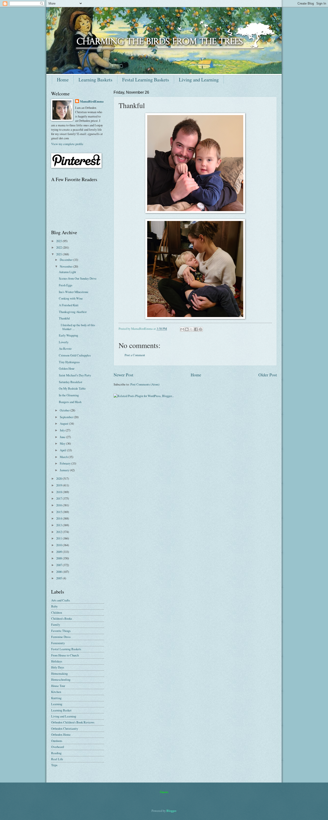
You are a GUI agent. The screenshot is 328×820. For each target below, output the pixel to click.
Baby (54, 606)
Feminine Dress (61, 637)
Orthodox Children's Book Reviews (72, 722)
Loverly (63, 342)
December (66, 259)
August (64, 423)
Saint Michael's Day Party (75, 375)
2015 (59, 512)
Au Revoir (65, 348)
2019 (59, 485)
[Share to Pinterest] (200, 329)
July (63, 430)
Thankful (64, 318)
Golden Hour (66, 368)
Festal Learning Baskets (145, 79)
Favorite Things (61, 631)
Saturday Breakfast (70, 382)
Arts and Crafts (60, 600)
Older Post (267, 375)
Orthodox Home (61, 734)
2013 (59, 525)
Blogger (171, 810)
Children (56, 612)
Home (63, 79)
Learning (56, 704)
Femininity (58, 643)
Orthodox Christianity (64, 728)
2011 (59, 538)
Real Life (57, 759)
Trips (54, 765)
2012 (59, 532)
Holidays (56, 661)
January (65, 470)
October (65, 410)
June (63, 437)
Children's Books (61, 618)
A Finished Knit (69, 305)
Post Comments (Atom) (144, 384)
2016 (59, 505)
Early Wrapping (68, 335)
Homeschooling (60, 679)
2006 (59, 571)
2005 (59, 578)
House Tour (58, 686)
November (66, 266)
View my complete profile (67, 144)
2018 (59, 492)
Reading (56, 753)
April (63, 450)
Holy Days (57, 667)
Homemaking (59, 673)
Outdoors (56, 741)
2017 (59, 498)
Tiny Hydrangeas (69, 362)
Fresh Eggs (65, 285)
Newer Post (123, 375)
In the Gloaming (69, 395)
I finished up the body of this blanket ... (77, 327)
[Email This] (182, 329)
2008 (59, 558)
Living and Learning (199, 79)
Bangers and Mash (70, 402)
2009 (59, 552)
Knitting (56, 698)
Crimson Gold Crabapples (75, 355)
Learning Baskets (95, 79)
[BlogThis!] (186, 329)
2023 (59, 241)
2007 (59, 565)
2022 (59, 247)
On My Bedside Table (72, 388)
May (63, 443)
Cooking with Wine (71, 298)
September (67, 417)
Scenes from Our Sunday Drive (78, 278)
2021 (59, 254)
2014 (59, 518)
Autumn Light (67, 272)
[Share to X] (191, 329)
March (64, 457)
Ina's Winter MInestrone (73, 292)
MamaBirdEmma (91, 101)
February (65, 463)
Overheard (57, 747)
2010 (59, 545)
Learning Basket (61, 710)
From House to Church (65, 655)
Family (55, 624)
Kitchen (56, 692)
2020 (59, 478)
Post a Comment (135, 355)
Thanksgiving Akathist (73, 312)
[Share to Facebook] (196, 329)
